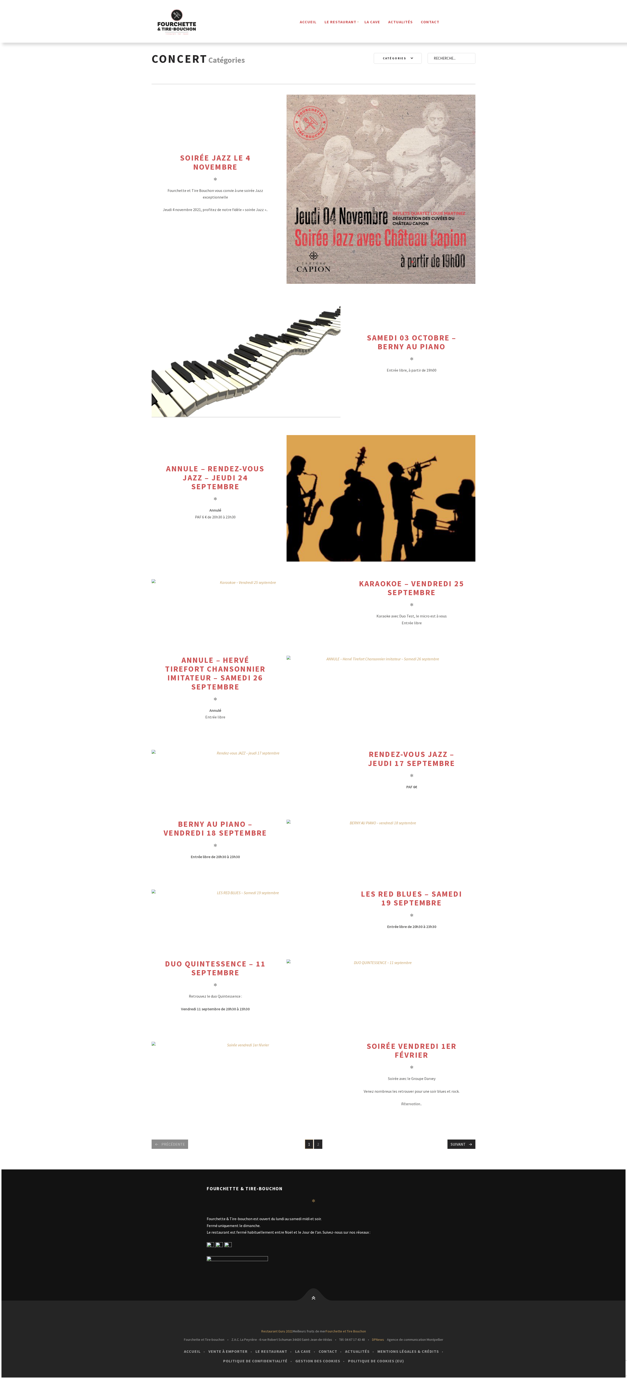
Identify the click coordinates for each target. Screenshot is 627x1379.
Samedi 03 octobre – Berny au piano (412, 342)
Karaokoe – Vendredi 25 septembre (411, 588)
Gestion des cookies (317, 1360)
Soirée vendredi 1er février (412, 1050)
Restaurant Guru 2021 (277, 1331)
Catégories (395, 58)
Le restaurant (340, 21)
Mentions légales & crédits (408, 1351)
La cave (372, 21)
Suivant (458, 1144)
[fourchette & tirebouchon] (184, 22)
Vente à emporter (228, 1351)
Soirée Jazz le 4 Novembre (215, 162)
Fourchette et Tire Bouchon (346, 1331)
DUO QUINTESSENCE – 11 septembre (215, 968)
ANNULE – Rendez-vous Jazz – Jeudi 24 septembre (215, 477)
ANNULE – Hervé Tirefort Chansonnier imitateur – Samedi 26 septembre (215, 673)
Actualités (400, 21)
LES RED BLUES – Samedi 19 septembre (411, 898)
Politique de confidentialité (255, 1360)
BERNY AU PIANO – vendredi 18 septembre (215, 828)
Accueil (308, 21)
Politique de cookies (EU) (376, 1360)
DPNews (378, 1339)
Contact (430, 21)
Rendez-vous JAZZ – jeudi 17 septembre (411, 758)
